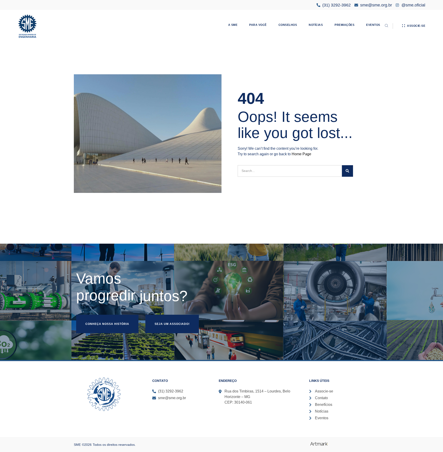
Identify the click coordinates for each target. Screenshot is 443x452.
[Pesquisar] (347, 171)
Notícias (316, 25)
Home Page (301, 154)
